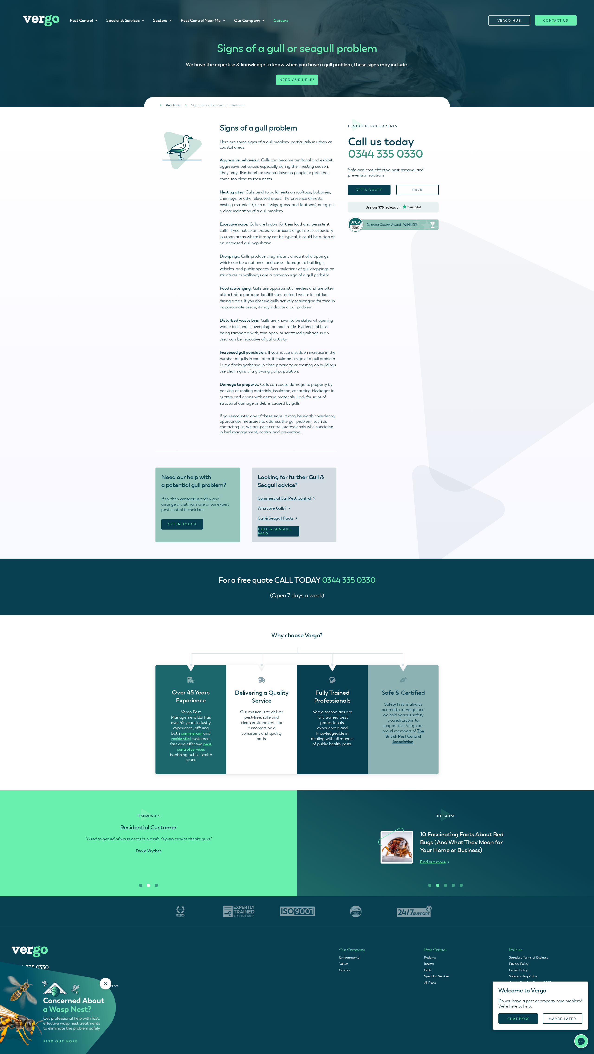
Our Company (247, 20)
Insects (429, 964)
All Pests (430, 982)
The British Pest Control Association (404, 736)
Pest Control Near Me (201, 20)
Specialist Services (122, 20)
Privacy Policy (518, 964)
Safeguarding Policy (523, 976)
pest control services (194, 746)
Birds (427, 970)
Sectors (160, 20)
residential (180, 738)
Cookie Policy (518, 970)
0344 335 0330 (385, 154)
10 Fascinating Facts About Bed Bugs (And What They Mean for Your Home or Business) (461, 842)
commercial (191, 733)
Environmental (349, 957)
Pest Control (81, 20)
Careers (281, 20)
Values (343, 964)
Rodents (430, 957)
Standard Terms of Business (528, 957)
